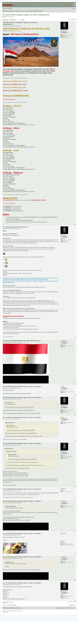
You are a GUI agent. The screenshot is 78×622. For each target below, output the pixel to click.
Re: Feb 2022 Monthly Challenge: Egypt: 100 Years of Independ (22, 489)
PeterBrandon (63, 488)
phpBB (8, 610)
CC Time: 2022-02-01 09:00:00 (27, 217)
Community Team (10, 16)
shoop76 (62, 386)
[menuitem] (10, 9)
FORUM (73, 3)
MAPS (28, 5)
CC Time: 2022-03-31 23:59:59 (23, 220)
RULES (74, 5)
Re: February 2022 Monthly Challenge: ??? (16, 227)
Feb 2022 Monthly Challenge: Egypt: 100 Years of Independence (25, 15)
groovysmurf (63, 30)
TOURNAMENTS (45, 5)
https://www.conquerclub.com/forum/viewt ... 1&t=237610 (16, 520)
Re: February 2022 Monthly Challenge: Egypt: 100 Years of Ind (21, 340)
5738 (64, 390)
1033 (64, 344)
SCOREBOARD (36, 5)
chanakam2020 (32, 222)
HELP (74, 4)
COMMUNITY (59, 5)
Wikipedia (7, 75)
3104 (64, 34)
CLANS (53, 5)
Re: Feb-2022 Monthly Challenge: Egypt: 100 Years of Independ (22, 386)
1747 (64, 542)
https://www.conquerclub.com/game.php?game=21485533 (17, 393)
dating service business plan (40, 492)
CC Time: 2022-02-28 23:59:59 (46, 217)
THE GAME (23, 5)
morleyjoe (62, 541)
